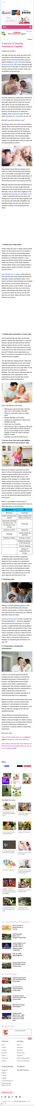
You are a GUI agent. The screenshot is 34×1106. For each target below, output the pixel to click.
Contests (4, 1050)
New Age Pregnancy (23, 1070)
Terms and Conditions (23, 1061)
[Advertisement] (18, 6)
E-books (4, 1075)
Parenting (20, 1047)
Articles (4, 1047)
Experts (4, 1072)
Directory (4, 1053)
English (29, 39)
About (18, 1045)
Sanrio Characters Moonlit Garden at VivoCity (18, 927)
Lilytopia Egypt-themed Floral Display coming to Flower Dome (19, 964)
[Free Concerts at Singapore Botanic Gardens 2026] (7, 989)
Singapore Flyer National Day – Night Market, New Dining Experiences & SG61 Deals (18, 1017)
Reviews (4, 1061)
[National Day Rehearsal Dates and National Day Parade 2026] (7, 980)
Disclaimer (20, 1055)
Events (4, 1055)
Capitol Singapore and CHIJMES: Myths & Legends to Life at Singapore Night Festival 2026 (19, 946)
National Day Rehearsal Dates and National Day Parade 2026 (19, 979)
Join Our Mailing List (7, 1080)
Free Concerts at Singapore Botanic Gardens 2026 (18, 988)
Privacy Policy (21, 1053)
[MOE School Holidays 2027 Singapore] (7, 1007)
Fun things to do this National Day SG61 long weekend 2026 (19, 997)
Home (3, 1045)
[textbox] (16, 2)
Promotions (5, 1058)
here (15, 748)
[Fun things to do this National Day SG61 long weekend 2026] (7, 998)
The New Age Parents (19, 1101)
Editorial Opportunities (23, 1058)
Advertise (19, 1050)
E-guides (4, 1078)
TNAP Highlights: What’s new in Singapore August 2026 (19, 935)
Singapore (5, 1070)
